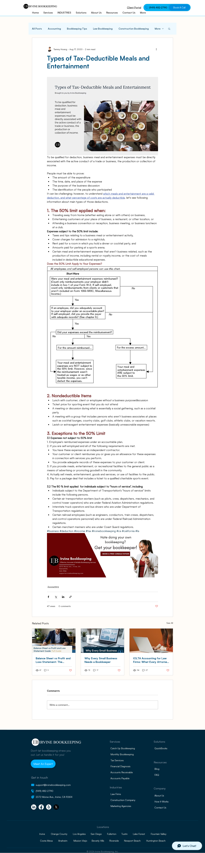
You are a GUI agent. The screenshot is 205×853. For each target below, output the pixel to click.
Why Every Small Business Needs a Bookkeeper (100, 660)
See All (169, 623)
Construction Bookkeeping (134, 28)
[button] (169, 28)
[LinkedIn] (33, 807)
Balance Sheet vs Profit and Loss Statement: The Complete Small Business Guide (53, 660)
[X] (56, 807)
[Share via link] (70, 596)
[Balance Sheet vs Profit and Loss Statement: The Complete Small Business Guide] (53, 641)
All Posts (37, 28)
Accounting (54, 28)
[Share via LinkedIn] (63, 596)
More (157, 28)
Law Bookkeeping (103, 28)
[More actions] (156, 49)
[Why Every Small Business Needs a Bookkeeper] (102, 641)
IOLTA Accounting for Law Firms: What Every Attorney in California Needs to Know (151, 660)
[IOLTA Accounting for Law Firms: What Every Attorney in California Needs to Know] (151, 641)
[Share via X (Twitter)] (55, 596)
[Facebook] (41, 807)
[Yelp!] (48, 807)
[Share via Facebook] (48, 596)
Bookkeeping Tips (77, 28)
